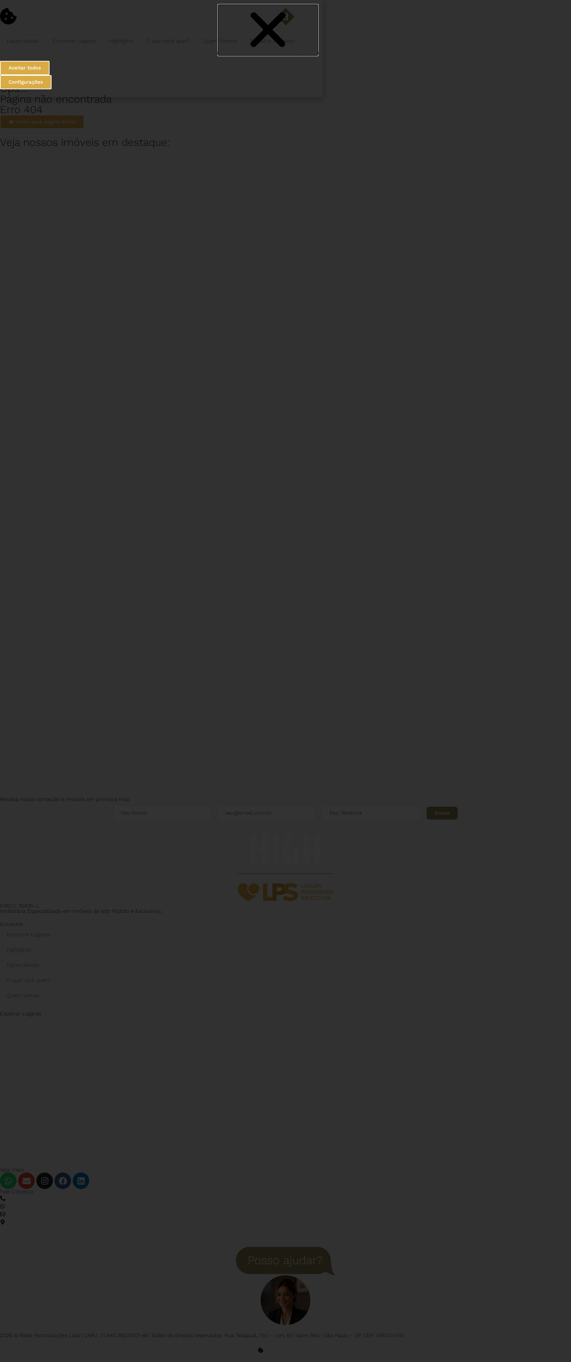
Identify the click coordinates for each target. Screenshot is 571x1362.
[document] (285, 681)
